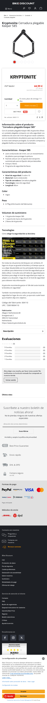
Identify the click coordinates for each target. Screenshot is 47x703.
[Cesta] (41, 9)
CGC (3, 560)
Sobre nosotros (7, 576)
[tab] (23, 331)
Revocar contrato (14, 547)
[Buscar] (24, 9)
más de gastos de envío (35, 90)
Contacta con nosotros (12, 541)
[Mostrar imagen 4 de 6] (25, 62)
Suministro (5, 579)
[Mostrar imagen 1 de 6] (14, 62)
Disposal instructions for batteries (13, 608)
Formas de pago (9, 484)
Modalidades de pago (9, 582)
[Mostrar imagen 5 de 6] (29, 62)
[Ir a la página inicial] (23, 3)
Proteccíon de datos (9, 563)
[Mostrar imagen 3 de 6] (21, 62)
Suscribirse (23, 431)
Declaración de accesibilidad (11, 573)
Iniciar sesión (11, 380)
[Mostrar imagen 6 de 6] (32, 62)
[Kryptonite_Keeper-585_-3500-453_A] (23, 43)
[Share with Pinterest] (41, 117)
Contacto (5, 598)
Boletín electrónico (8, 617)
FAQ (3, 601)
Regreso (4, 614)
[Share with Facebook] (37, 117)
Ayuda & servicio (7, 623)
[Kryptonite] (23, 77)
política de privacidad (28, 437)
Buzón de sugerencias (9, 604)
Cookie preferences (8, 569)
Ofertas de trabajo (8, 585)
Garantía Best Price (8, 611)
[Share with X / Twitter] (39, 117)
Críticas (4, 620)
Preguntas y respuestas (12, 535)
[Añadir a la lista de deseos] (39, 111)
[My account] (35, 9)
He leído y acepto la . (21, 437)
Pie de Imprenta (7, 566)
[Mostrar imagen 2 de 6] (18, 62)
